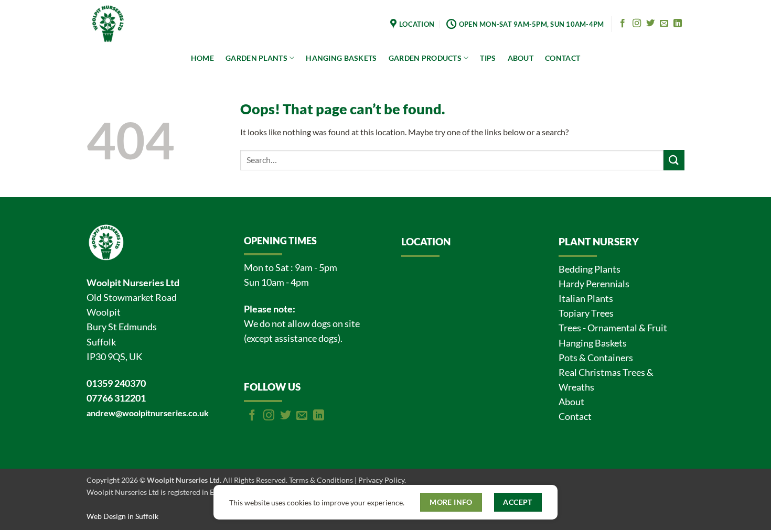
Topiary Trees (586, 313)
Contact (575, 416)
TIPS (488, 57)
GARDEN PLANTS (256, 57)
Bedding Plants (589, 269)
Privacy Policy (381, 479)
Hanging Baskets (593, 343)
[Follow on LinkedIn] (677, 23)
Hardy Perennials (594, 283)
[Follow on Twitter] (650, 23)
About (571, 401)
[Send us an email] (664, 23)
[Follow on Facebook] (622, 23)
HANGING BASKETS (341, 57)
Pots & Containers (596, 357)
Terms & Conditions (321, 479)
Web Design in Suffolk (122, 516)
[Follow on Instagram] (637, 23)
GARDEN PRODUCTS (425, 57)
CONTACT (562, 57)
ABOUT (520, 57)
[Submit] (673, 160)
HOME (202, 57)
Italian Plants (586, 298)
